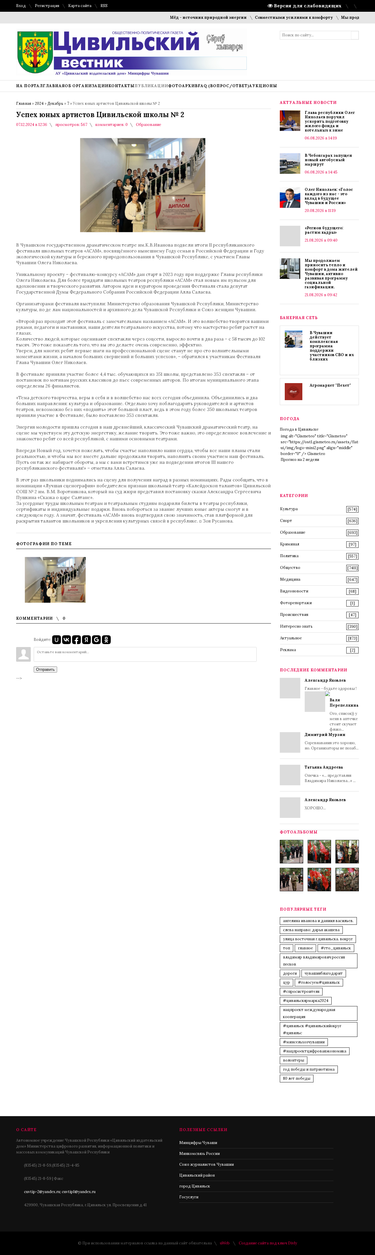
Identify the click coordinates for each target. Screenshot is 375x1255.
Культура (289, 508)
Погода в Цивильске (299, 429)
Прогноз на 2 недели (300, 459)
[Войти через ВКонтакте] (66, 639)
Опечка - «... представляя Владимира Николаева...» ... (330, 774)
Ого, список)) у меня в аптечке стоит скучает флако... (344, 715)
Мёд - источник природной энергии (192, 17)
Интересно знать (296, 626)
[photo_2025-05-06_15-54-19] (291, 851)
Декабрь (55, 103)
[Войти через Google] (96, 639)
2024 (39, 103)
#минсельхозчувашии (304, 1042)
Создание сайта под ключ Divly (268, 1243)
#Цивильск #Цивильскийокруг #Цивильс (312, 1029)
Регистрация (47, 5)
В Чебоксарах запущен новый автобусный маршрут (328, 159)
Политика (289, 555)
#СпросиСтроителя (301, 991)
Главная (23, 103)
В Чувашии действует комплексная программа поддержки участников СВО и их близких (332, 346)
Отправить (45, 669)
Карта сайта (79, 5)
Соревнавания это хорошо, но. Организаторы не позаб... (332, 741)
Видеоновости (294, 591)
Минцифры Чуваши (198, 1142)
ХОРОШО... (325, 804)
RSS (104, 5)
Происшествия (294, 614)
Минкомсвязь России (199, 1153)
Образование (148, 124)
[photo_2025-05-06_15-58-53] (291, 879)
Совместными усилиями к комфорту (278, 17)
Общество (290, 567)
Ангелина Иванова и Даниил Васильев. (318, 920)
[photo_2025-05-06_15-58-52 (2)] (347, 851)
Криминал (289, 544)
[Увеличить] (55, 580)
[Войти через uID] (56, 639)
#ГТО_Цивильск (336, 948)
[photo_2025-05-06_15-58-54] (319, 879)
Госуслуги (188, 1197)
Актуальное (291, 638)
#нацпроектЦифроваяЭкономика (314, 1051)
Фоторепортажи (296, 602)
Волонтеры (293, 1060)
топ (286, 948)
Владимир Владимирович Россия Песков (314, 961)
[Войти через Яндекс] (86, 639)
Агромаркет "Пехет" (330, 385)
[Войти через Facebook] (76, 639)
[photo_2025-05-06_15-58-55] (347, 879)
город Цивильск (194, 1186)
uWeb (225, 1243)
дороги (290, 973)
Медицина (290, 579)
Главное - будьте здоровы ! (332, 705)
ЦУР (286, 982)
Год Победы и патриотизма (309, 1069)
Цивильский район (197, 1175)
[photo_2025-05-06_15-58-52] (319, 851)
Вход (21, 5)
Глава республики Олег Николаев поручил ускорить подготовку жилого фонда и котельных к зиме (330, 121)
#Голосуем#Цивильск (319, 982)
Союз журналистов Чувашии (206, 1164)
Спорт (286, 520)
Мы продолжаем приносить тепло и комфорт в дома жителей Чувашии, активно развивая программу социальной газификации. (331, 273)
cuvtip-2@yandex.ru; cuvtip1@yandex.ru (60, 1191)
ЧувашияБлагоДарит (324, 973)
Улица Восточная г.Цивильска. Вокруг (318, 938)
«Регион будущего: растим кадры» (324, 230)
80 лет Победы (296, 1078)
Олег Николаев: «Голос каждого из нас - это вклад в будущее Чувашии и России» (329, 196)
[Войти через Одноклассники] (106, 639)
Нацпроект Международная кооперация (309, 1013)
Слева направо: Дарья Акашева (311, 929)
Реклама (288, 649)
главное (305, 948)
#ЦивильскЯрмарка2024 (305, 1000)
